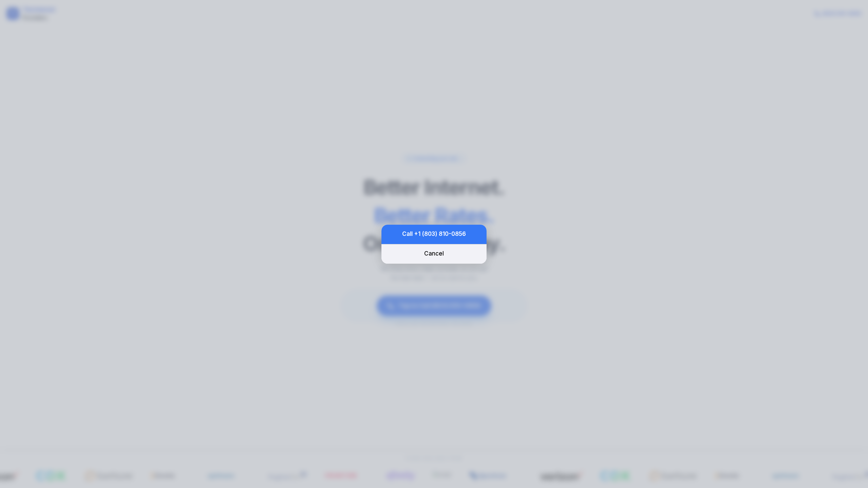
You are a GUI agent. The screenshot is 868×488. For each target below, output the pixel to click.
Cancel (434, 253)
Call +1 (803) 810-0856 (434, 233)
